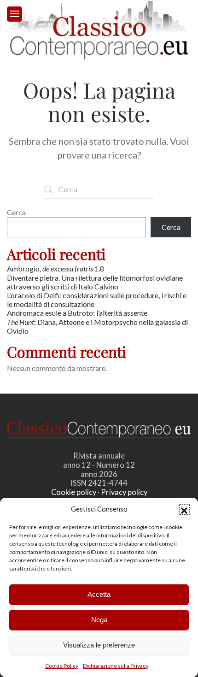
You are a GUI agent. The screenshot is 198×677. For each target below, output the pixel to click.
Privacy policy (124, 492)
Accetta (99, 594)
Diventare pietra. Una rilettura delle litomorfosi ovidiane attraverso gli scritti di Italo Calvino (95, 282)
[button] (184, 509)
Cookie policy (73, 492)
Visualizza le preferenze (99, 645)
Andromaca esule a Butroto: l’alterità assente (77, 312)
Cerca (16, 212)
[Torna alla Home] (99, 29)
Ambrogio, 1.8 (56, 268)
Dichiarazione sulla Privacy (115, 665)
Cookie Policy (61, 665)
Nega (99, 620)
